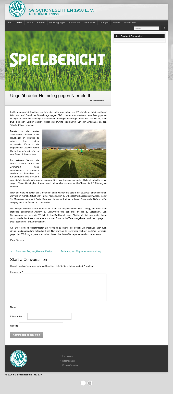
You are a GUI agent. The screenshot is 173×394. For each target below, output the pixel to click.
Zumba (116, 22)
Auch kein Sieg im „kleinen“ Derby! (31, 251)
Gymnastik (89, 22)
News (19, 22)
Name (13, 306)
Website (14, 325)
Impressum (67, 356)
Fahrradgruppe (57, 22)
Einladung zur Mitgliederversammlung (83, 251)
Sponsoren (130, 22)
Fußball (41, 22)
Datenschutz (68, 360)
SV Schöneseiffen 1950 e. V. (61, 10)
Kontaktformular (70, 365)
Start (9, 22)
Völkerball (74, 22)
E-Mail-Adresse (18, 316)
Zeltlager (103, 22)
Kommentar (16, 272)
